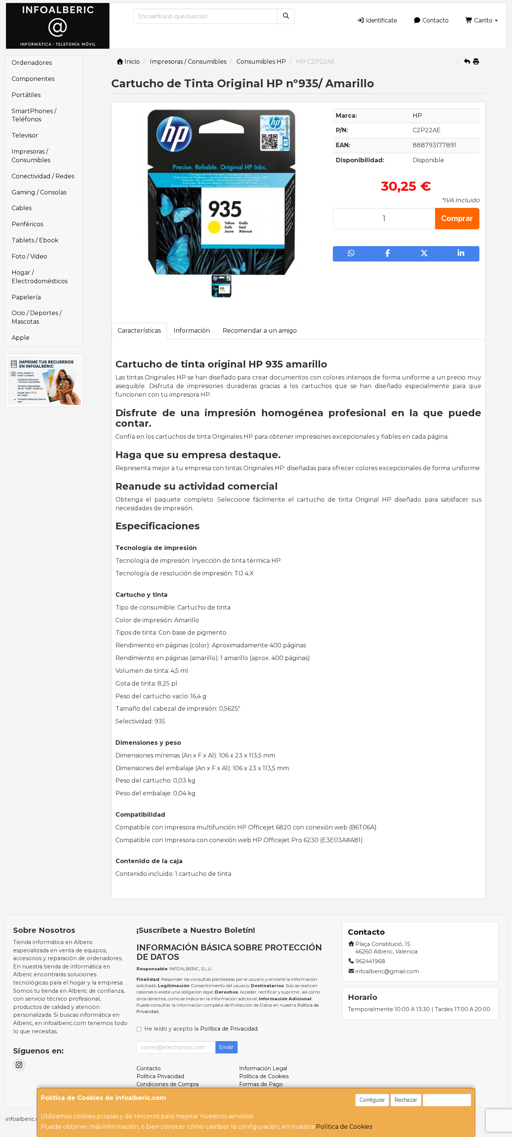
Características (139, 330)
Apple (21, 337)
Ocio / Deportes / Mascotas (36, 317)
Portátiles (26, 95)
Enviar (226, 1047)
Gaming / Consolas (39, 192)
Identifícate (380, 20)
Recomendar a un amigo (260, 330)
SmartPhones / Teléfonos (34, 115)
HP (417, 115)
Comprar (457, 218)
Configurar (372, 1100)
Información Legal (263, 1068)
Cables (21, 208)
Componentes (33, 78)
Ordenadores (32, 62)
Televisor (25, 135)
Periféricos (27, 224)
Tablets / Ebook (35, 240)
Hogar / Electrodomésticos (39, 277)
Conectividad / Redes (43, 176)
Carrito (483, 20)
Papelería (26, 297)
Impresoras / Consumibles (31, 156)
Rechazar (406, 1100)
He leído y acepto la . (201, 1028)
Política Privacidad (160, 1076)
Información (192, 330)
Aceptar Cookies (447, 1100)
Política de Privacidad (228, 1028)
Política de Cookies (344, 1126)
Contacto (435, 20)
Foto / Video (29, 256)
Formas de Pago (261, 1084)
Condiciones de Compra (167, 1084)
